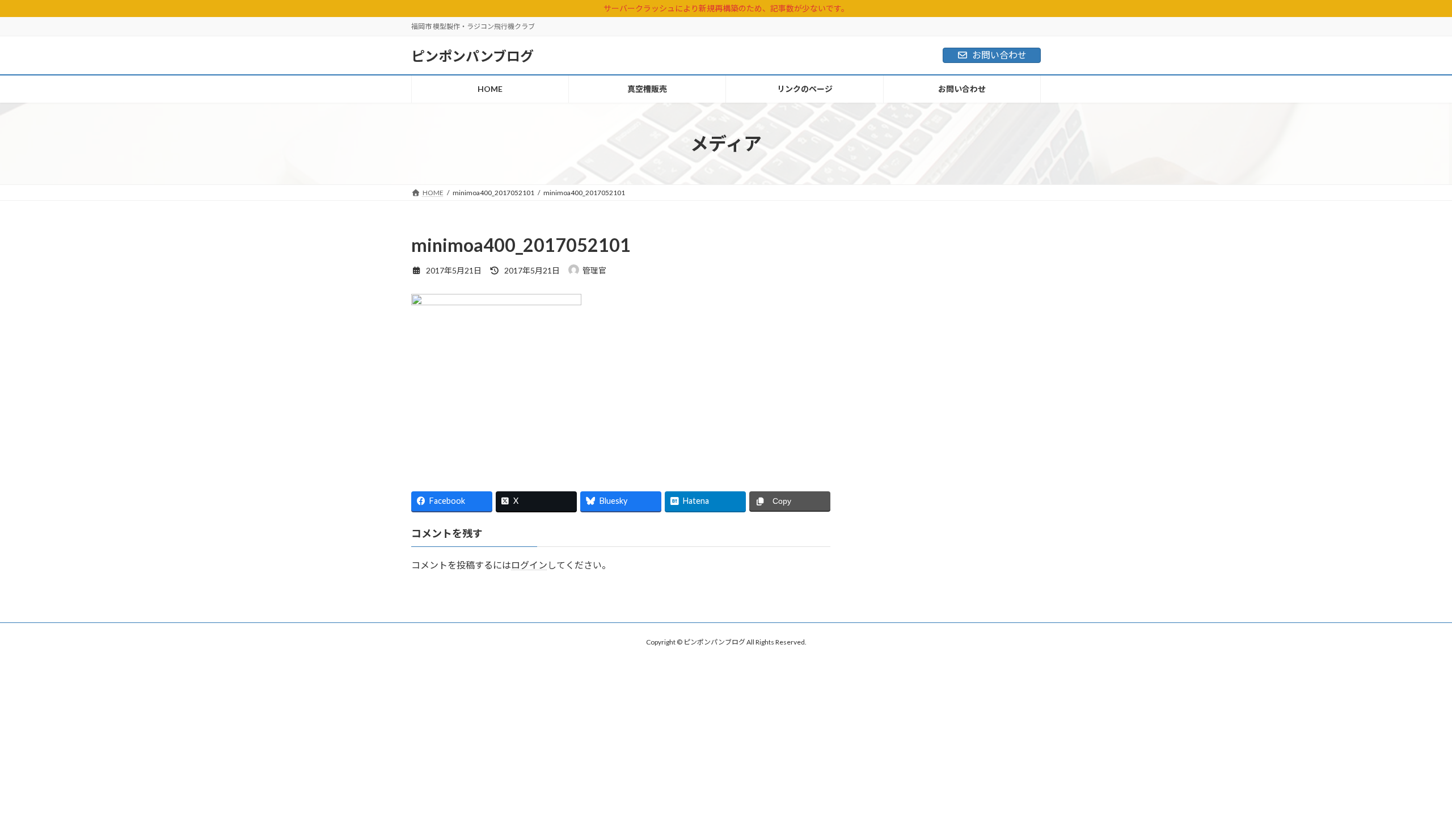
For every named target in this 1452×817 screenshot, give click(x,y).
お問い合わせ (999, 54)
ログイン (529, 564)
